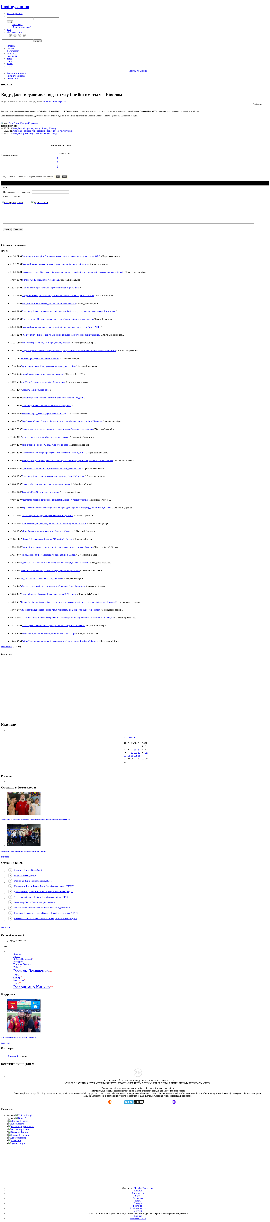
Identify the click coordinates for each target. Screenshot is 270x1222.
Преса (10, 66)
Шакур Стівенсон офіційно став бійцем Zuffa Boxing (47, 539)
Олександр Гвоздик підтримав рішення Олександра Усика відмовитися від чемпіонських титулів (67, 617)
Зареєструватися (14, 13)
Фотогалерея (13, 51)
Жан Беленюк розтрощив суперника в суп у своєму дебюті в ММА (54, 523)
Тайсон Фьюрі (25, 1115)
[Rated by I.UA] (128, 1183)
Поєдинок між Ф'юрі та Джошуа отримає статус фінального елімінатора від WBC (61, 256)
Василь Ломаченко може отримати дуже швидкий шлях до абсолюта (55, 264)
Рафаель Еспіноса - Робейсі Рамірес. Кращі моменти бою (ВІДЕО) (45, 918)
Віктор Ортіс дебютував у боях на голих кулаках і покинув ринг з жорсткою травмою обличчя (67, 460)
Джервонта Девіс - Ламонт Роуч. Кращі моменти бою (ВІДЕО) (44, 886)
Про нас (138, 1216)
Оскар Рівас (24, 1118)
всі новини (6, 646)
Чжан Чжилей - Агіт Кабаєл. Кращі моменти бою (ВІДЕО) (42, 897)
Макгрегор (18, 980)
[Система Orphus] (43, 178)
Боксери (138, 1203)
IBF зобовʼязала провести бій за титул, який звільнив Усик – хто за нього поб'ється (60, 610)
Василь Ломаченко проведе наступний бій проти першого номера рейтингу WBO (61, 327)
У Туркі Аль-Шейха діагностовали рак (40, 280)
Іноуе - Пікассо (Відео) (25, 875)
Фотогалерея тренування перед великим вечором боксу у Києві (23, 851)
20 (135, 755)
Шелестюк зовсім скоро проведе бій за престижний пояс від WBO (53, 452)
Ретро (9, 61)
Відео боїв (12, 53)
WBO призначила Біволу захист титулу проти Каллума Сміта (50, 570)
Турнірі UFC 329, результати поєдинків (40, 492)
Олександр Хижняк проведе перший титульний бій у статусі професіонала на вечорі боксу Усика (68, 311)
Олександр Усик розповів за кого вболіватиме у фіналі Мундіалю (53, 476)
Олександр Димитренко (22, 1126)
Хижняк (17, 954)
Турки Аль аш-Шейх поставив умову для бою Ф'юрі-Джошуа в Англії (54, 562)
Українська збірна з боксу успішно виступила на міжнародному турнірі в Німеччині (62, 421)
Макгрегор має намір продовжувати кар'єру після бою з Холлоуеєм (53, 586)
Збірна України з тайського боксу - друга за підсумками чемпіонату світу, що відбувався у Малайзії (68, 602)
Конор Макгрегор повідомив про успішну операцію (47, 342)
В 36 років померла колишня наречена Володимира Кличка (50, 287)
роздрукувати (59, 101)
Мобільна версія (14, 32)
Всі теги (138, 1211)
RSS (9, 29)
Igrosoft (16, 956)
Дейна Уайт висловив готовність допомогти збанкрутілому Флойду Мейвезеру (60, 641)
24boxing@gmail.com (143, 1188)
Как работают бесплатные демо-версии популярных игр (49, 303)
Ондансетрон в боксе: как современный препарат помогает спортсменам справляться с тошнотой (69, 350)
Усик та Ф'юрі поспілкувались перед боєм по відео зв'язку (42, 907)
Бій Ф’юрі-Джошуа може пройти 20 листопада (43, 382)
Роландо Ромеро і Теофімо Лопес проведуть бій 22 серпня (48, 594)
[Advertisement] (135, 692)
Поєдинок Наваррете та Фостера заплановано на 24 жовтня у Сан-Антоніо (58, 295)
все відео (5, 927)
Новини (10, 48)
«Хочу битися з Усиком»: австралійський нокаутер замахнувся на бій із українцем (61, 335)
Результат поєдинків (16, 73)
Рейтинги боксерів (16, 76)
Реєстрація (17, 24)
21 (139, 755)
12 (132, 752)
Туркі (16, 975)
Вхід (9, 16)
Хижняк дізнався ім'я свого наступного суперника (46, 484)
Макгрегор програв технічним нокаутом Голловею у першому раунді (55, 500)
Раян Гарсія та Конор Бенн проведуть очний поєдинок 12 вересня (53, 625)
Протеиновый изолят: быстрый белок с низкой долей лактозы (51, 468)
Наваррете (18, 961)
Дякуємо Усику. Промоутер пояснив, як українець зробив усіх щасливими (57, 319)
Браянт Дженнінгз (20, 1135)
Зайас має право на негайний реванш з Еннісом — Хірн (49, 633)
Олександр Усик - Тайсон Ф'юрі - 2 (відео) (34, 902)
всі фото (5, 857)
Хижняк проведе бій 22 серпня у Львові (40, 358)
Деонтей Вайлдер (19, 1121)
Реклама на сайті (138, 1218)
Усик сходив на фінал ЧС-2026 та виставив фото (45, 445)
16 (146, 752)
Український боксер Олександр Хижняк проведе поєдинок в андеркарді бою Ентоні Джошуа (66, 507)
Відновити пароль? (21, 27)
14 (139, 752)
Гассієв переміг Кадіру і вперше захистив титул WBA (47, 515)
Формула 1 (13, 1056)
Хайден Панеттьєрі (22, 959)
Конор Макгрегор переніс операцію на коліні (42, 374)
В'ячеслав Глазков (19, 1132)
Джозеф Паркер (18, 1138)
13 (135, 752)
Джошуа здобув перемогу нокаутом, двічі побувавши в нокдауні (52, 397)
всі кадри (5, 1043)
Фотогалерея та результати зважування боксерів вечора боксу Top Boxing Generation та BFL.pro (35, 819)
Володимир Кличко (31, 986)
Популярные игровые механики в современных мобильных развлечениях (57, 429)
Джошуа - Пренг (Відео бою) (35, 390)
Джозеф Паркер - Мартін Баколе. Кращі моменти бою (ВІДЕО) (44, 891)
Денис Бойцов (18, 1143)
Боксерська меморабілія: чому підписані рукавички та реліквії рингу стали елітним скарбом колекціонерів (73, 272)
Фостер (16, 977)
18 (129, 755)
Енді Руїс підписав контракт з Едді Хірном (41, 578)
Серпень (132, 737)
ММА (9, 58)
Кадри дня (12, 56)
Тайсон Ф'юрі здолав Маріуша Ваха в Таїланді (44, 413)
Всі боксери (12, 78)
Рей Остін (16, 1140)
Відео (137, 1196)
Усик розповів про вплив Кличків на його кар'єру (45, 437)
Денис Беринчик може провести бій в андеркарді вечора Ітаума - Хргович (57, 547)
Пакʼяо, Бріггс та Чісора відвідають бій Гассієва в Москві (48, 555)
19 (132, 755)
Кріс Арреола (17, 1124)
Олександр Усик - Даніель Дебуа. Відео (33, 881)
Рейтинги (137, 1206)
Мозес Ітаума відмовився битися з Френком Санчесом (48, 531)
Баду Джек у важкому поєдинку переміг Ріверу (35, 133)
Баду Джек (14, 123)
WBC (16, 967)
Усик (16, 983)
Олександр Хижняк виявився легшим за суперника (46, 405)
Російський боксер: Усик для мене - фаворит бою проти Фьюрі (42, 131)
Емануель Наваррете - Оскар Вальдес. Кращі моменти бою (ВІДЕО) (46, 913)
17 (125, 755)
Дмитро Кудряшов (29, 123)
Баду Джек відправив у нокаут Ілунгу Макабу (34, 128)
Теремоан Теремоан (22, 964)
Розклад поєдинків (138, 71)
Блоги (10, 63)
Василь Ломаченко (31, 970)
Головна (11, 46)
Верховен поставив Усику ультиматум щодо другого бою (48, 366)
